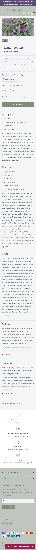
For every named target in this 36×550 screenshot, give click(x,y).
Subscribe (8, 507)
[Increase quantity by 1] (24, 97)
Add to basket (18, 104)
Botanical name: (13, 75)
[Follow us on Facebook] (3, 523)
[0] (32, 13)
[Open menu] (3, 9)
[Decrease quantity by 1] (12, 97)
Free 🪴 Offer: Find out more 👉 (18, 546)
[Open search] (24, 13)
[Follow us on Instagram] (11, 523)
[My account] (28, 13)
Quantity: (5, 97)
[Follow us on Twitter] (7, 523)
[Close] (32, 546)
